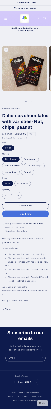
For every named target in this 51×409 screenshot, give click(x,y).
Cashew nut (30, 159)
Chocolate (22, 183)
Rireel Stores (24, 393)
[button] (6, 18)
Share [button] (8, 309)
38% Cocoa (11, 159)
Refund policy (23, 396)
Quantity (6, 190)
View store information (16, 231)
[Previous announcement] (5, 29)
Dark (7, 183)
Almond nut (11, 172)
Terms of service (19, 400)
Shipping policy (35, 400)
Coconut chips (34, 166)
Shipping (5, 138)
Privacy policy (37, 396)
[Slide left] (19, 102)
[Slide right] (32, 102)
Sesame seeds (12, 166)
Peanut (27, 172)
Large (8, 148)
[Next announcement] (46, 29)
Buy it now (25, 214)
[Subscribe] (42, 358)
